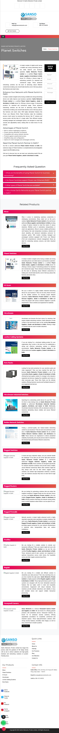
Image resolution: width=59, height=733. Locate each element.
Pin (5, 702)
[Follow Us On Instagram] (32, 6)
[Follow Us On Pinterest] (37, 6)
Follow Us (6, 696)
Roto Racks (5, 682)
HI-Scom (4, 675)
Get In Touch (12, 31)
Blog (33, 653)
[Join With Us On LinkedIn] (27, 6)
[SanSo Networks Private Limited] (29, 16)
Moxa (3, 670)
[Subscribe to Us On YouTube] (42, 6)
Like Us (6, 689)
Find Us (6, 709)
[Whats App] (3, 723)
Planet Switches (6, 672)
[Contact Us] (4, 716)
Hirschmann (5, 677)
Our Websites (35, 656)
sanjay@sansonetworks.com (19, 25)
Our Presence (35, 651)
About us (34, 646)
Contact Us (35, 658)
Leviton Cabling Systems (9, 679)
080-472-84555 (43, 25)
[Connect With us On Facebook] (16, 6)
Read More (26, 246)
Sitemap (34, 648)
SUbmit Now (50, 102)
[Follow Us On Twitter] (22, 6)
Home (44, 49)
